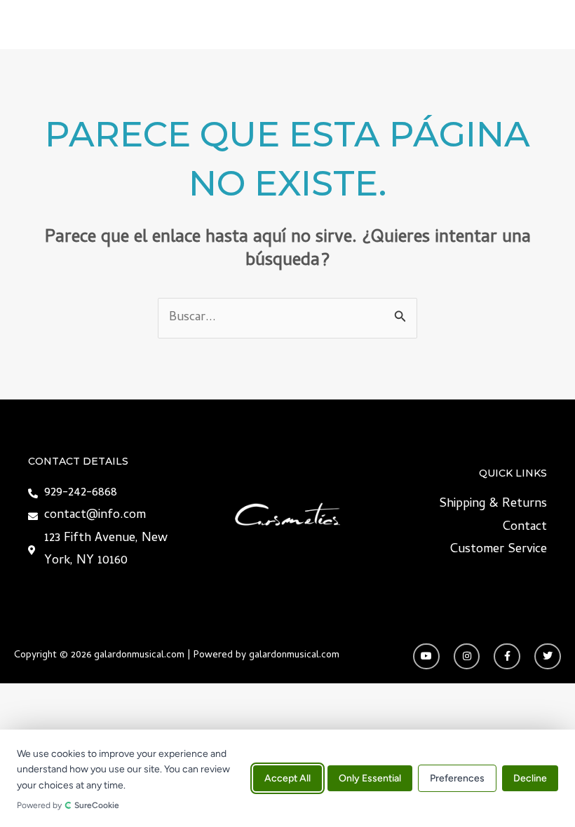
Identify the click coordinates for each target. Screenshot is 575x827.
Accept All (287, 778)
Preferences (457, 778)
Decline (530, 778)
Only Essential (370, 778)
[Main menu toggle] (545, 24)
